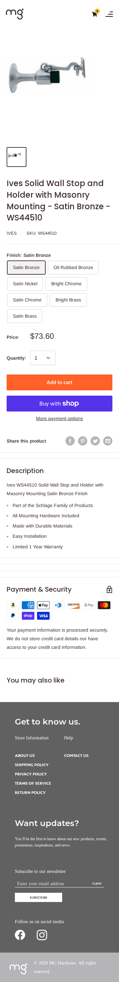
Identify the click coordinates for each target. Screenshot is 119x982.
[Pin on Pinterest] (82, 441)
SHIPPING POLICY (32, 765)
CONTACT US (76, 756)
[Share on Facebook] (70, 441)
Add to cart (59, 382)
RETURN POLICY (30, 793)
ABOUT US (25, 756)
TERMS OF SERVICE (33, 783)
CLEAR (96, 883)
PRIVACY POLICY (31, 774)
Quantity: (16, 358)
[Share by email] (107, 441)
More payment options (59, 418)
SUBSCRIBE (39, 897)
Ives (12, 233)
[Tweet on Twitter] (95, 441)
